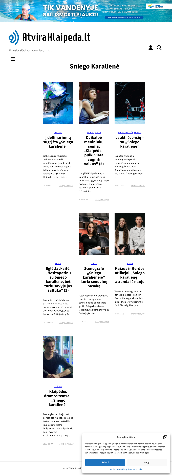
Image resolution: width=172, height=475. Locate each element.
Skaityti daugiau (66, 185)
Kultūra (137, 132)
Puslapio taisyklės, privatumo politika (126, 469)
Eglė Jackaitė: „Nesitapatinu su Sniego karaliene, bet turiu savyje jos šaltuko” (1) (58, 279)
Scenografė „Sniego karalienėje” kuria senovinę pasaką (94, 277)
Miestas (58, 132)
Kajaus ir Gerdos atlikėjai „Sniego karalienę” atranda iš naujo (130, 275)
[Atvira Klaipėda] (49, 44)
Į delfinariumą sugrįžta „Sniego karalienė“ (58, 142)
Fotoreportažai (125, 132)
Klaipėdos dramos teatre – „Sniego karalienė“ (58, 398)
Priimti (105, 462)
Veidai (98, 132)
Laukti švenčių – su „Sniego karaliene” (129, 142)
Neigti (147, 462)
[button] (165, 437)
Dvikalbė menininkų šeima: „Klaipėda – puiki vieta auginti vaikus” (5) (93, 151)
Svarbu (90, 132)
